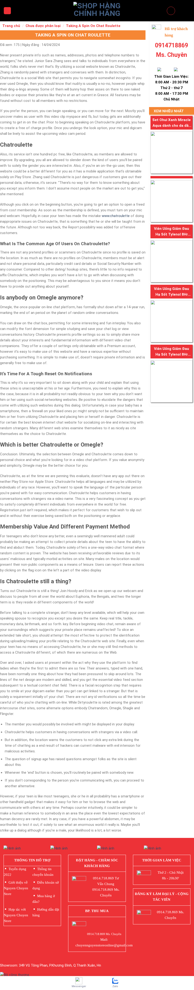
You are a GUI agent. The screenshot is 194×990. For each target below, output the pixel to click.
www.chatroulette (116, 216)
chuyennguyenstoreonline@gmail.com (104, 945)
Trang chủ (11, 26)
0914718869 (171, 45)
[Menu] (7, 10)
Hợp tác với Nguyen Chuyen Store (16, 915)
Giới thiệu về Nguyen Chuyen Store (16, 888)
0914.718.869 (103, 878)
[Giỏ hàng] (171, 10)
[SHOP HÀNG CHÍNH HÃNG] (97, 10)
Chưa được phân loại (43, 26)
